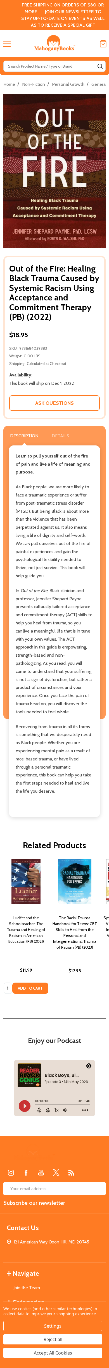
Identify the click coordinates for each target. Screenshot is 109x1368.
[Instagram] (10, 1172)
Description (24, 435)
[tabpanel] (26, 928)
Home (9, 84)
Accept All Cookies (53, 1353)
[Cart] (103, 44)
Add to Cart (30, 988)
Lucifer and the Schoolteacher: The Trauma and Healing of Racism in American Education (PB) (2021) (26, 929)
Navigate (26, 1273)
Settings (52, 1326)
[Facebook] (26, 1172)
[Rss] (71, 1172)
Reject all (53, 1339)
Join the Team (26, 1287)
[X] (56, 1172)
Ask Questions (54, 403)
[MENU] (7, 43)
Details (60, 435)
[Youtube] (41, 1172)
